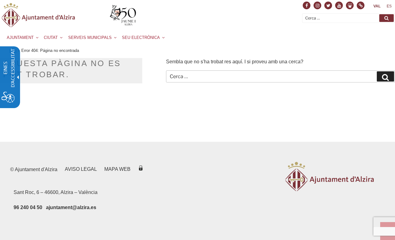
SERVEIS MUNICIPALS (90, 37)
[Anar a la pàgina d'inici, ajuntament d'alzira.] (70, 15)
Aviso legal (81, 169)
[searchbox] (348, 18)
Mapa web (117, 169)
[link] (377, 6)
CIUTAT (51, 37)
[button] (386, 18)
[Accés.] (140, 169)
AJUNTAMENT (20, 37)
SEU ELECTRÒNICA (141, 37)
